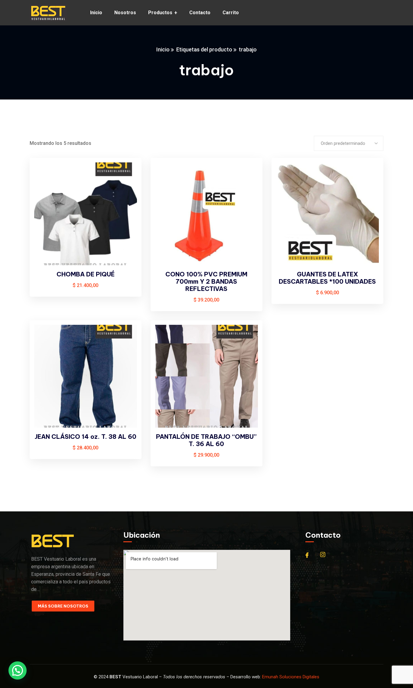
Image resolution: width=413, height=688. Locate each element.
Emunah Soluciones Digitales (290, 677)
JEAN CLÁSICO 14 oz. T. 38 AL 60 (85, 436)
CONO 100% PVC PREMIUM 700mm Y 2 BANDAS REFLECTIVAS (206, 281)
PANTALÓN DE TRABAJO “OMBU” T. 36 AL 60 (206, 440)
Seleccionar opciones (126, 174)
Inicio (163, 49)
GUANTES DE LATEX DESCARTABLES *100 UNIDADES (327, 277)
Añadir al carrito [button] (247, 174)
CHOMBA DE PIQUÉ (86, 274)
